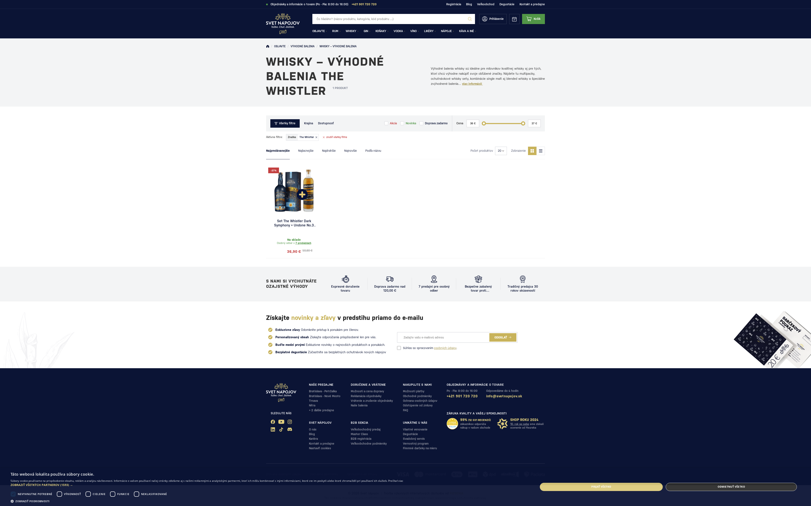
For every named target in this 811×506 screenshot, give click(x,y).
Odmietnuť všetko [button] (731, 486)
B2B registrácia (361, 438)
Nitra (312, 405)
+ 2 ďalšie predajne (321, 410)
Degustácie (506, 4)
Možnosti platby (413, 391)
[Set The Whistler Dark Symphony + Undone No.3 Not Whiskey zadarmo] (294, 191)
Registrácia (453, 4)
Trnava (313, 400)
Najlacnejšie (306, 150)
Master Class (359, 434)
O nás (312, 429)
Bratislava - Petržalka (323, 391)
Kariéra (313, 438)
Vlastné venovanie (415, 429)
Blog (469, 4)
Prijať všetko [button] (601, 486)
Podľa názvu (373, 150)
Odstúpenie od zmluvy (418, 405)
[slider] (484, 123)
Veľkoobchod (485, 4)
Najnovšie (350, 150)
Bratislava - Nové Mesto (324, 396)
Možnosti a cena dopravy (367, 391)
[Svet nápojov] (267, 46)
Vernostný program (416, 443)
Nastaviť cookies (320, 448)
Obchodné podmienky (417, 396)
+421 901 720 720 (462, 396)
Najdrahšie (329, 150)
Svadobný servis (414, 438)
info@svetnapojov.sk (504, 396)
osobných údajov (445, 348)
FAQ (405, 410)
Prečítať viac (395, 481)
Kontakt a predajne (532, 4)
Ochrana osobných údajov (420, 400)
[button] (207, 485)
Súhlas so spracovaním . (430, 348)
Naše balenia (359, 405)
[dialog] (405, 487)
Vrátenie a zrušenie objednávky (372, 400)
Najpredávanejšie (278, 150)
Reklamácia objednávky (366, 396)
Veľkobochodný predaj (366, 429)
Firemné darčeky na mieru (420, 448)
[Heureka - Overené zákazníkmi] (452, 423)
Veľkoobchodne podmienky (369, 443)
